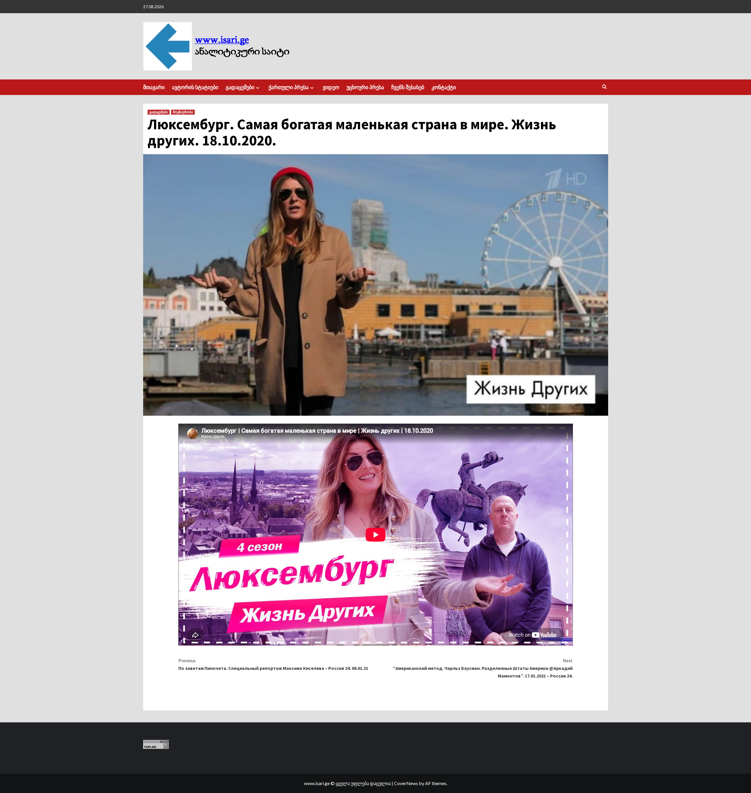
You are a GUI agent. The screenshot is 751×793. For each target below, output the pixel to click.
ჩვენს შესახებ (407, 87)
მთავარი (154, 87)
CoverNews (406, 783)
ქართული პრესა (288, 87)
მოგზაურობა (183, 112)
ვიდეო (331, 87)
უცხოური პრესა (365, 87)
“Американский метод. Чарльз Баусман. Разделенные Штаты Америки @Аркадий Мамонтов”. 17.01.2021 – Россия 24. (483, 668)
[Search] (604, 87)
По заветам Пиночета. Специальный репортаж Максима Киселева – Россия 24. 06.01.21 (273, 664)
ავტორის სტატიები (195, 87)
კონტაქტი (444, 87)
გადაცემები (240, 87)
